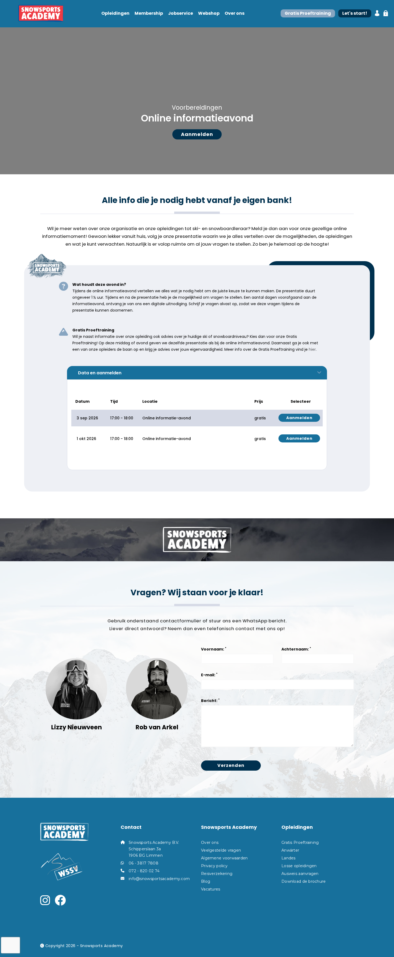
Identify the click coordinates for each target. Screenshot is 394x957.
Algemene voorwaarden (224, 858)
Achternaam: (296, 649)
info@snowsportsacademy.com (159, 878)
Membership (149, 13)
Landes (288, 858)
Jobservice (180, 13)
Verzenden (230, 765)
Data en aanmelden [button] (99, 373)
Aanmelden (197, 134)
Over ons (234, 13)
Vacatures (210, 889)
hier (312, 349)
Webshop (209, 13)
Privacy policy (214, 865)
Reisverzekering (216, 873)
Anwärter (290, 850)
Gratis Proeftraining (300, 842)
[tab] (197, 372)
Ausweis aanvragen (300, 873)
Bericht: (210, 700)
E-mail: (209, 675)
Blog (205, 881)
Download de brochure (303, 881)
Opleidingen (115, 13)
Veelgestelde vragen (221, 850)
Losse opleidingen (299, 865)
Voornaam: (213, 649)
